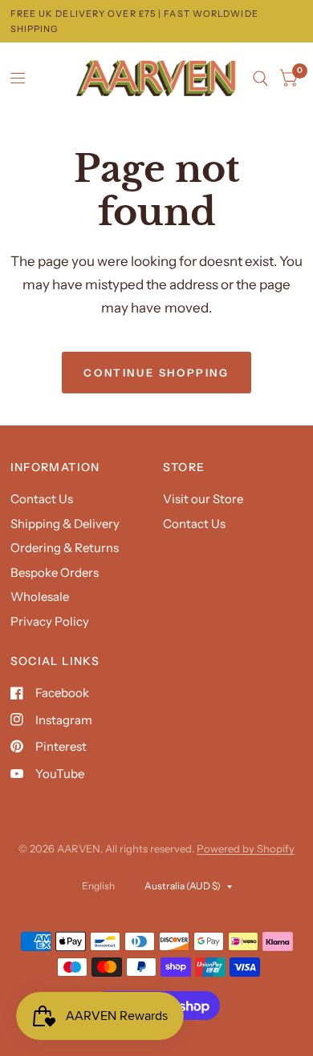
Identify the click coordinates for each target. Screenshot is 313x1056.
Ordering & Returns (64, 547)
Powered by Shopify (246, 848)
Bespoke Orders (54, 572)
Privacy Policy (49, 621)
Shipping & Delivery (65, 523)
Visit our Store (203, 498)
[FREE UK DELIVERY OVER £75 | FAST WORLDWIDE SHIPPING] (156, 21)
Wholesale (39, 596)
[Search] (260, 78)
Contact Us (41, 498)
